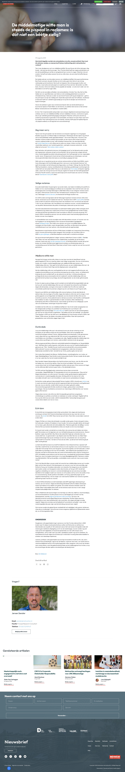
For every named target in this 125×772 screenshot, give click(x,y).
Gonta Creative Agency (115, 768)
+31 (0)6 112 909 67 (24, 626)
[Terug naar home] (8, 3)
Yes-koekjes (74, 169)
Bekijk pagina (8, 684)
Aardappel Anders (44, 223)
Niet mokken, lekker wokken (55, 147)
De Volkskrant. (43, 554)
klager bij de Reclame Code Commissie (60, 496)
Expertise (90, 741)
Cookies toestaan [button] (98, 1)
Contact (112, 746)
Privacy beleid (8, 765)
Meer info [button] (121, 1)
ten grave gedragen (44, 234)
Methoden (105, 741)
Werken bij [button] (86, 4)
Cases (89, 746)
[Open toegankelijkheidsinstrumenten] (9, 768)
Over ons (97, 746)
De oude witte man (59, 310)
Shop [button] (55, 4)
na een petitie (80, 199)
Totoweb (105, 768)
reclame (84, 381)
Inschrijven (10, 750)
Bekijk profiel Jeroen (21, 631)
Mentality (97, 741)
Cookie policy (27, 765)
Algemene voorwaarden (17, 765)
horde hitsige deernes (44, 143)
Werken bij (105, 746)
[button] (116, 3)
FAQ (89, 750)
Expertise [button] (65, 4)
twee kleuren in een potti (46, 174)
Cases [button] (74, 4)
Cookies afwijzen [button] (107, 1)
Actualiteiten (113, 741)
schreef (44, 416)
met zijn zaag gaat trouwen (57, 241)
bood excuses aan (50, 194)
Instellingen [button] (115, 1)
